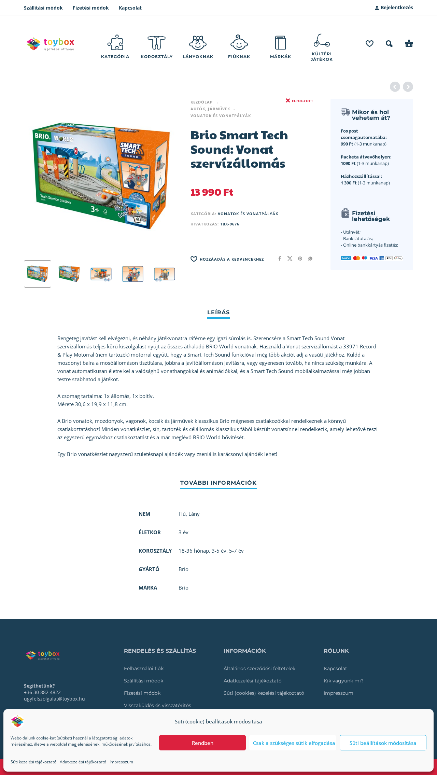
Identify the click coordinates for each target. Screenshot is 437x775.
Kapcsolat (130, 7)
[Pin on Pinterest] (298, 258)
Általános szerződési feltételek (259, 668)
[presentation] (37, 177)
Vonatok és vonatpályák (221, 115)
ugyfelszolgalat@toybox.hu (54, 698)
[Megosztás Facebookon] (277, 258)
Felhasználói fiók (144, 668)
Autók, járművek (210, 108)
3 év (183, 532)
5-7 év (236, 550)
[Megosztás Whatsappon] (308, 258)
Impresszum (121, 762)
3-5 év (219, 550)
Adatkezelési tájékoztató (83, 762)
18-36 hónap (194, 550)
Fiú (182, 513)
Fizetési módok (91, 7)
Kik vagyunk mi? (344, 681)
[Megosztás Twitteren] (288, 258)
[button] (389, 43)
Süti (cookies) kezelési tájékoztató (264, 693)
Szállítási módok (43, 7)
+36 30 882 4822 (42, 692)
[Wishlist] (369, 43)
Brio (183, 587)
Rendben (202, 742)
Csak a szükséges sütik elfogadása (294, 742)
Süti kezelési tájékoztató (33, 762)
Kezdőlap (202, 102)
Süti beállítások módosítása (383, 742)
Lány (194, 513)
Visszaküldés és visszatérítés (157, 705)
